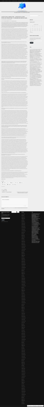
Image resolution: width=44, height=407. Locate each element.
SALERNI (37, 238)
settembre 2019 (24, 339)
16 (30, 29)
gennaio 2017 (23, 388)
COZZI (38, 61)
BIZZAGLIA (38, 54)
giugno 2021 (23, 307)
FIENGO (31, 66)
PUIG (30, 80)
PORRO (34, 78)
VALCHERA (34, 84)
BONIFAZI (31, 56)
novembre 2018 (23, 354)
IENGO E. (35, 68)
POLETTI (31, 78)
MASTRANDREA (36, 73)
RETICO (32, 80)
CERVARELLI (36, 59)
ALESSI (34, 49)
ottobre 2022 (23, 284)
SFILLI (32, 240)
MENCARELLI (38, 74)
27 (37, 30)
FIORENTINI (34, 66)
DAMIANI (35, 62)
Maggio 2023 (23, 273)
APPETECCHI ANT (36, 51)
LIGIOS (37, 70)
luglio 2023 (23, 270)
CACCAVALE (36, 56)
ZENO (38, 85)
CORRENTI (32, 61)
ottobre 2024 (23, 247)
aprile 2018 (23, 365)
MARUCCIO (37, 72)
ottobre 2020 (23, 319)
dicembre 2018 (23, 353)
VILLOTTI (33, 85)
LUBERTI (39, 70)
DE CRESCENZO (39, 62)
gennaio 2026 (23, 224)
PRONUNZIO (32, 79)
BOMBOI (31, 55)
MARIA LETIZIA (38, 71)
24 (32, 30)
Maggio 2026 (23, 218)
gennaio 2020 (23, 333)
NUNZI (34, 75)
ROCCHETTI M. (39, 80)
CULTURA (5, 189)
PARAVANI (37, 76)
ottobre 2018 (23, 356)
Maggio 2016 (23, 400)
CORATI (40, 60)
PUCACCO (40, 79)
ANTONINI (35, 50)
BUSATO (34, 56)
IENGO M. (38, 68)
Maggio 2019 (23, 345)
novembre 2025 (23, 227)
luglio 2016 (23, 397)
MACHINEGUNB (34, 231)
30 (30, 31)
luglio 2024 (23, 252)
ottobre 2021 (23, 301)
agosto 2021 (23, 304)
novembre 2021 (23, 299)
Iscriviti (32, 42)
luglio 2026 (23, 215)
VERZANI (31, 85)
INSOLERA (31, 69)
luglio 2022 (23, 287)
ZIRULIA (40, 85)
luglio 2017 (23, 379)
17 (32, 29)
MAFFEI (31, 71)
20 (37, 29)
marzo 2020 (23, 330)
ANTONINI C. (38, 50)
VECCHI (37, 84)
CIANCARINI (32, 60)
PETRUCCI (36, 77)
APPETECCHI (32, 51)
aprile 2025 (23, 238)
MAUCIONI (35, 74)
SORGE (34, 240)
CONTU (37, 60)
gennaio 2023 (23, 279)
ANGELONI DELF (32, 50)
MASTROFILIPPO (32, 74)
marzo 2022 (23, 293)
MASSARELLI (32, 73)
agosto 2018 (23, 359)
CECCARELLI (32, 59)
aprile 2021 (23, 310)
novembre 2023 (23, 264)
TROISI (31, 84)
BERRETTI (40, 53)
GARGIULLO (34, 67)
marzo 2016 (23, 403)
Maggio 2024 (23, 255)
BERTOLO (31, 54)
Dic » (32, 32)
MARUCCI (34, 72)
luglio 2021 (23, 305)
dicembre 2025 (23, 226)
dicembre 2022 (23, 281)
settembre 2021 (23, 302)
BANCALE (39, 51)
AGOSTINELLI (31, 49)
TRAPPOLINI (40, 83)
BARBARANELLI (34, 215)
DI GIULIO (34, 64)
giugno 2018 (23, 362)
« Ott (30, 32)
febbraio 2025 (23, 241)
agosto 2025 (23, 232)
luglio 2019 (23, 342)
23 (30, 30)
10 (32, 28)
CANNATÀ (38, 57)
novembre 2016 (23, 391)
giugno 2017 (23, 380)
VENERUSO (39, 84)
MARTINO (31, 72)
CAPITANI (31, 58)
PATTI (30, 77)
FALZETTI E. (37, 65)
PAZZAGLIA (33, 77)
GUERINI (32, 68)
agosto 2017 (23, 377)
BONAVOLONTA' (34, 55)
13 (37, 28)
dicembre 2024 (23, 244)
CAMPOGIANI (35, 57)
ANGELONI (40, 49)
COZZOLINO (31, 62)
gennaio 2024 (23, 261)
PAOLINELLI (34, 76)
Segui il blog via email (34, 35)
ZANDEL (36, 85)
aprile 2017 (23, 383)
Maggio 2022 (23, 290)
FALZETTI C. (32, 65)
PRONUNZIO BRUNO (36, 79)
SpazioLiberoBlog (22, 7)
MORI (6, 190)
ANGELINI (37, 49)
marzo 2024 (23, 258)
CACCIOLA (39, 56)
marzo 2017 (23, 385)
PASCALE (40, 76)
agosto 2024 (23, 250)
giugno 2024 (23, 253)
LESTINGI (31, 70)
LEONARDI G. (35, 69)
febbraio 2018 (23, 368)
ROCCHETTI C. (35, 80)
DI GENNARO (39, 63)
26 (35, 30)
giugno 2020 (23, 325)
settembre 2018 (24, 357)
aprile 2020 (23, 328)
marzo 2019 (23, 348)
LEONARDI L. (39, 69)
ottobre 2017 (23, 374)
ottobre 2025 (23, 229)
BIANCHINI (34, 54)
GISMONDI (37, 67)
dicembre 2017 (23, 371)
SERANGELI (32, 81)
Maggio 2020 (23, 327)
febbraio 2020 (23, 331)
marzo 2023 (23, 276)
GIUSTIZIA (41, 67)
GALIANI (31, 67)
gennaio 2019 (23, 351)
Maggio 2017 (23, 382)
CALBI (41, 56)
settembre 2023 (24, 267)
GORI (30, 68)
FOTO (38, 66)
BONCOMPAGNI (39, 55)
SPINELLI (32, 83)
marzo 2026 (23, 221)
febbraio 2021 (23, 313)
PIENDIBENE (39, 77)
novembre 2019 (23, 336)
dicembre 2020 (23, 316)
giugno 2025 (23, 235)
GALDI (40, 66)
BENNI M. (36, 53)
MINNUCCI (4, 190)
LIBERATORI (34, 70)
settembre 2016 (24, 394)
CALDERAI (31, 57)
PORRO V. (37, 78)
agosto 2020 (23, 322)
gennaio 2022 (23, 296)
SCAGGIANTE (33, 239)
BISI (36, 54)
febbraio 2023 (23, 278)
